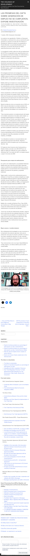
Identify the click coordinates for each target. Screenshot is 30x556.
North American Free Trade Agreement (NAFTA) (16, 414)
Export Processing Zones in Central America (15, 491)
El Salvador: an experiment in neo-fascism (11, 531)
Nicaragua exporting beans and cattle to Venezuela (16, 479)
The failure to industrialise (10, 363)
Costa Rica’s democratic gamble (9, 528)
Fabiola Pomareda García (9, 30)
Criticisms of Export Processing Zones (13, 494)
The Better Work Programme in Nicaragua (14, 498)
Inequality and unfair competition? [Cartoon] (14, 368)
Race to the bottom (8, 496)
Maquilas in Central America (11, 489)
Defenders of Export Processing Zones (13, 493)
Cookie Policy (5, 549)
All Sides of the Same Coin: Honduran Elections (12, 525)
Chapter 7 (17, 24)
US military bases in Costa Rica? (9, 522)
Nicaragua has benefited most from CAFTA (14, 430)
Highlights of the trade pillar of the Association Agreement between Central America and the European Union (15, 447)
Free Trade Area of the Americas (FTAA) (14, 407)
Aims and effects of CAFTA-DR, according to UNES (16, 428)
